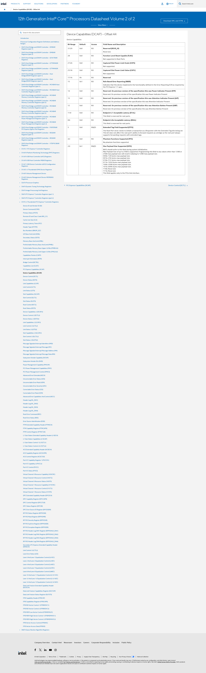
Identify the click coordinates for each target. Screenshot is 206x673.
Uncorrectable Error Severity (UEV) (34, 386)
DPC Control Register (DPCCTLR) (34, 503)
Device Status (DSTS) (30, 280)
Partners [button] (65, 4)
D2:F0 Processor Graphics (30, 183)
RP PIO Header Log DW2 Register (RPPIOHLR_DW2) (40, 534)
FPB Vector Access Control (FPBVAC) (35, 623)
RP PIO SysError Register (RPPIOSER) (35, 524)
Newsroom (68, 642)
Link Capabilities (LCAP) (31, 283)
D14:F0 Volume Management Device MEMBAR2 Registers (38, 178)
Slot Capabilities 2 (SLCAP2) (32, 333)
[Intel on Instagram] (55, 650)
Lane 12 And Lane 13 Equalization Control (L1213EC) (40, 579)
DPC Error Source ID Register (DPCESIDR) (37, 510)
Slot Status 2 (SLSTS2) (30, 340)
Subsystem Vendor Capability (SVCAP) (35, 358)
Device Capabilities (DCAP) (32, 273)
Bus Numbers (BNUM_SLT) (32, 230)
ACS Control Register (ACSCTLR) (34, 457)
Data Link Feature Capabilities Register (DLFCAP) (39, 591)
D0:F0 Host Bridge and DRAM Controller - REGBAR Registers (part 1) (38, 134)
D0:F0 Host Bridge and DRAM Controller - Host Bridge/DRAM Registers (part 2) (37, 80)
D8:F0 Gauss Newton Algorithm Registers (35, 630)
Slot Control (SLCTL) (29, 298)
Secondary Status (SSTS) (31, 238)
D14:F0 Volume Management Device (34, 173)
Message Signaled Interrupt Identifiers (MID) (38, 344)
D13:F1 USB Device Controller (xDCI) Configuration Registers (39, 165)
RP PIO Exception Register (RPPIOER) (35, 527)
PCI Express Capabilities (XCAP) (33, 269)
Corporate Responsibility (101, 642)
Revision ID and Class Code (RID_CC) (35, 216)
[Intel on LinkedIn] (45, 650)
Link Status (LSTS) (29, 291)
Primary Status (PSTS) (30, 213)
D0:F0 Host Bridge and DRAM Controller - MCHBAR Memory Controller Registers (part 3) (39, 101)
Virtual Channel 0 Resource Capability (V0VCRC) (39, 474)
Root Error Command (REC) (32, 414)
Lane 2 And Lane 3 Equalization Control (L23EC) (39, 561)
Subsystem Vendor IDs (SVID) (33, 361)
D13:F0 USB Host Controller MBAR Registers (37, 160)
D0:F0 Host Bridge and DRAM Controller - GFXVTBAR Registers (39, 59)
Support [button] (27, 4)
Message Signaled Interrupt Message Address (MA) (40, 351)
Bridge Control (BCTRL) (31, 262)
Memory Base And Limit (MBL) (33, 241)
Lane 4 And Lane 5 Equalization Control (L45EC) (39, 564)
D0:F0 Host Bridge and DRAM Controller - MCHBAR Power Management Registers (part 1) (39, 117)
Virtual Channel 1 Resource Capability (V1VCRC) (39, 485)
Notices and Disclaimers (73, 662)
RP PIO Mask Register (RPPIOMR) (34, 517)
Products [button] (15, 4)
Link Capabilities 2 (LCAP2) (32, 322)
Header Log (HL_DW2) (30, 404)
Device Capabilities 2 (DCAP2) (33, 312)
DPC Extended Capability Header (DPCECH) (37, 495)
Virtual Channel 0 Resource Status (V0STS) (37, 481)
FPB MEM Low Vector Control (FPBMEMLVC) (38, 612)
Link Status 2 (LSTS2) (30, 329)
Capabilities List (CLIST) (31, 266)
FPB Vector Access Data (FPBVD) (34, 626)
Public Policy (126, 642)
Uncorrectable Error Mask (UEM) (34, 382)
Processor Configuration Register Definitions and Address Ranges (39, 43)
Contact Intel (57, 642)
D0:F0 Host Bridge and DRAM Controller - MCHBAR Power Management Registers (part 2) (39, 123)
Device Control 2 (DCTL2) (31, 315)
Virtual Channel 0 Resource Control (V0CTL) (37, 478)
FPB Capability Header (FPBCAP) (34, 598)
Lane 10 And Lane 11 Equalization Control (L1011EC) (40, 575)
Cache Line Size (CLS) (30, 220)
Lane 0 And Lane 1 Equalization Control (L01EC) (39, 557)
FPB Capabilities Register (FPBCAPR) (35, 602)
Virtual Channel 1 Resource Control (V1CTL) (37, 488)
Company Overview (42, 642)
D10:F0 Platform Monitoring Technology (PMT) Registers (41, 153)
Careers (86, 642)
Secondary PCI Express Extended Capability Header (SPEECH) (40, 546)
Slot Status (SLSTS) (29, 301)
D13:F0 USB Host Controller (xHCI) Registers (37, 156)
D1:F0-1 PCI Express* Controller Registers (36, 149)
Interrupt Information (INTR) (32, 259)
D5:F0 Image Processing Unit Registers (35, 190)
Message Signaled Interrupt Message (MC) (37, 347)
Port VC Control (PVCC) (31, 467)
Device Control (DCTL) (30, 276)
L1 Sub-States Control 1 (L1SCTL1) (34, 442)
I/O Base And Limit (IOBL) (31, 234)
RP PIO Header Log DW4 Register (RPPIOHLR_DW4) (40, 541)
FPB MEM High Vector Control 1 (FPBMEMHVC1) (39, 616)
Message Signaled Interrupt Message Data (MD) (39, 354)
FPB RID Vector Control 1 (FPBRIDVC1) (36, 605)
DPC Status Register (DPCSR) (33, 506)
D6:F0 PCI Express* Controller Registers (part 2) (38, 198)
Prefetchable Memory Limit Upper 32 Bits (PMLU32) (40, 252)
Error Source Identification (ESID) (34, 421)
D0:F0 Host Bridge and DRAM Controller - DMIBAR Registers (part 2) (38, 53)
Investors (77, 642)
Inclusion (116, 642)
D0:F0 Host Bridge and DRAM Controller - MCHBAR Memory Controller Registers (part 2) (39, 96)
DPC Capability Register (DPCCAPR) (35, 499)
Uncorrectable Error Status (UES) (34, 379)
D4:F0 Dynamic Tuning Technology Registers (36, 186)
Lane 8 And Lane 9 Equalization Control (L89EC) (39, 571)
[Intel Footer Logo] (22, 653)
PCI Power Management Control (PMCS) (36, 372)
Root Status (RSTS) (29, 308)
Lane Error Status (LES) (30, 554)
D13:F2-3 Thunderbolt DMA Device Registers (37, 170)
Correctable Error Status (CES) (33, 389)
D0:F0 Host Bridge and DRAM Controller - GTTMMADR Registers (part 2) (40, 69)
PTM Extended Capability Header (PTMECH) (37, 425)
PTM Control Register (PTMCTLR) (34, 432)
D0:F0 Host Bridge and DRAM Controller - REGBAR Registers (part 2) (38, 139)
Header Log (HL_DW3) (30, 407)
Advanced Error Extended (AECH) (34, 375)
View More (102, 25)
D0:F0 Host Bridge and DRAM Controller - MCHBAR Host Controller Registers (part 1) (40, 85)
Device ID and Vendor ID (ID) (32, 206)
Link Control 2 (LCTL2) (30, 326)
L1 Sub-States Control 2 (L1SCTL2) (34, 446)
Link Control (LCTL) (29, 287)
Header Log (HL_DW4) (30, 411)
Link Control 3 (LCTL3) (30, 550)
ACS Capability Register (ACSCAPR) (35, 453)
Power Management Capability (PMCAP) (36, 365)
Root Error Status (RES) (30, 418)
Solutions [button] (38, 4)
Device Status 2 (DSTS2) (31, 319)
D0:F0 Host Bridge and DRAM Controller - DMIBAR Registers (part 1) (38, 48)
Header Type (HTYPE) (30, 227)
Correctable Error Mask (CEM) (33, 393)
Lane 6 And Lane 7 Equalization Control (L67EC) (39, 568)
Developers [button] (52, 4)
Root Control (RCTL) (29, 305)
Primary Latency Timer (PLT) (32, 223)
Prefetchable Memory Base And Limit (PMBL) (38, 245)
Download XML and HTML (173, 21)
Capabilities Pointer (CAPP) (32, 255)
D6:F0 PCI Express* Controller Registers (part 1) (38, 194)
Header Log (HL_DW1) (30, 400)
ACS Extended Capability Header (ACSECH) (37, 450)
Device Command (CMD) (31, 209)
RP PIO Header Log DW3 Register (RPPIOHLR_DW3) (40, 538)
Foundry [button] (76, 4)
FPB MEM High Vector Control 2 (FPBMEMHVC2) (39, 619)
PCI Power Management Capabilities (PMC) (37, 368)
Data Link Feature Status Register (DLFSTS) (37, 594)
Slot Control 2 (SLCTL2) (31, 336)
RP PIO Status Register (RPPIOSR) (34, 513)
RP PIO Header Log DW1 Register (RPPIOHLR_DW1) (40, 531)
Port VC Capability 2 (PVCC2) (32, 464)
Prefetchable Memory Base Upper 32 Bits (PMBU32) (40, 248)
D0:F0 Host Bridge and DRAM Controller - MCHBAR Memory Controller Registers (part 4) (39, 107)
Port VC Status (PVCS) (30, 471)
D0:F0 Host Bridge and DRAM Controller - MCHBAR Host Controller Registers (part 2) (40, 91)
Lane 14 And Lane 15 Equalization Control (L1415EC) (40, 582)
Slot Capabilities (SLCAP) (31, 294)
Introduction (24, 38)
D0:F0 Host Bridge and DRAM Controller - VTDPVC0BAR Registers (40, 144)
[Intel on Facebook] (35, 650)
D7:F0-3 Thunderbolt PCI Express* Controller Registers (40, 202)
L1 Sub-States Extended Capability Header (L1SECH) (40, 435)
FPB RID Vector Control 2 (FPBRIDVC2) (36, 609)
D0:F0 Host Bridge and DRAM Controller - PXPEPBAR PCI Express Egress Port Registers (39, 128)
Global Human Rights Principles (167, 662)
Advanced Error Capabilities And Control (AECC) (39, 397)
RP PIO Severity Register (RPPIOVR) (35, 520)
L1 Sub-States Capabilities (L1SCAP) (35, 439)
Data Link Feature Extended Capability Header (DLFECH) (38, 586)
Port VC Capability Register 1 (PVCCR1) (36, 460)
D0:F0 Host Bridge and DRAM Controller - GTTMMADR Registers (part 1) (40, 64)
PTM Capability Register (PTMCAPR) (35, 428)
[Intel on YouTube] (50, 650)
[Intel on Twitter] (40, 650)
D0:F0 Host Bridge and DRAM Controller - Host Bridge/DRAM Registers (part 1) (37, 75)
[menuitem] (5, 9)
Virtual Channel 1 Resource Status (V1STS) (37, 492)
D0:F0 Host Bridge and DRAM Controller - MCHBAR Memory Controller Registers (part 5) (39, 112)
